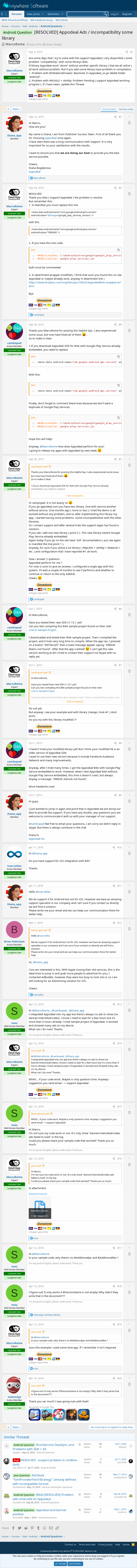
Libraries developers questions (57, 1487)
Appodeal (51, 138)
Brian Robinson (14, 941)
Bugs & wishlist (48, 1467)
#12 (119, 922)
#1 (131, 51)
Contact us (70, 1544)
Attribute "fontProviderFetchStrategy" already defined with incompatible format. (44, 1479)
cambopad (14, 343)
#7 (120, 665)
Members (53, 14)
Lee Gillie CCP (19, 1467)
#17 (119, 1248)
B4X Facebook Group (42, 20)
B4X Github (62, 20)
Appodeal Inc (37, 838)
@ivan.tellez (43, 891)
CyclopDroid (19, 1502)
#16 (119, 1158)
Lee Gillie (121, 1462)
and (47, 1314)
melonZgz (14, 1397)
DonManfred (19, 1487)
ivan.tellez (14, 866)
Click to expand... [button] (75, 495)
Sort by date (109, 109)
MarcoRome (15, 44)
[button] (42, 14)
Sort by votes (126, 109)
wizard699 (18, 1517)
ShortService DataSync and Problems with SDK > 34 (43, 1447)
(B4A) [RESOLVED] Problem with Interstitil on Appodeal (43, 1497)
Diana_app (14, 135)
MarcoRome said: (40, 1113)
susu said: (36, 1050)
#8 (120, 743)
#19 (119, 1324)
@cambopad (36, 823)
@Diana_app (39, 853)
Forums (17, 14)
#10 (119, 847)
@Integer (53, 215)
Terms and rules (87, 1544)
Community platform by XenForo (68, 1551)
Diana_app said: (39, 930)
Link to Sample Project (42, 630)
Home (126, 1544)
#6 (120, 608)
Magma (16, 1452)
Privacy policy (105, 1544)
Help (117, 1544)
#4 (120, 324)
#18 (119, 1286)
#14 (119, 1043)
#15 (119, 1106)
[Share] (126, 52)
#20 (119, 1378)
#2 (120, 116)
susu (14, 1023)
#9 (120, 795)
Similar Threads (53, 44)
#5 (120, 459)
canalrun (122, 1512)
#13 (119, 1004)
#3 (120, 187)
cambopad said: (39, 466)
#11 (119, 885)
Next (15, 109)
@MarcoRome (48, 446)
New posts (33, 14)
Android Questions (45, 1452)
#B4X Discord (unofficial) (15, 20)
